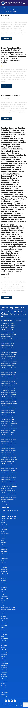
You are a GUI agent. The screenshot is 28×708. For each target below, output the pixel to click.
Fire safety (4, 504)
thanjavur (4, 580)
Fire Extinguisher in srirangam (8, 412)
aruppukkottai (5, 527)
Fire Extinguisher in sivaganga (9, 350)
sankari (4, 640)
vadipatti (4, 542)
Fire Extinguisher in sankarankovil (9, 472)
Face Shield (4, 696)
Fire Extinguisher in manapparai (9, 376)
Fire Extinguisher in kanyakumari (9, 497)
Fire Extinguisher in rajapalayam (9, 468)
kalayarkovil (4, 549)
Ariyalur (3, 605)
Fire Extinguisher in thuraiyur (8, 434)
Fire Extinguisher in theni (7, 336)
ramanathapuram (6, 553)
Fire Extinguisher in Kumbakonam (9, 423)
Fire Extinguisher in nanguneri (8, 490)
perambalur (4, 602)
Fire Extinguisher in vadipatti (8, 347)
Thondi (3, 560)
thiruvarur (4, 585)
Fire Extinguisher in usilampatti (9, 334)
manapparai (4, 571)
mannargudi (4, 582)
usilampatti (4, 529)
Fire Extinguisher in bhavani (8, 448)
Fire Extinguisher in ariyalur (8, 432)
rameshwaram (5, 556)
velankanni (4, 587)
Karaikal (4, 591)
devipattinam (5, 558)
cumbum (4, 535)
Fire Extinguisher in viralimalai (9, 381)
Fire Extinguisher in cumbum (8, 341)
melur (3, 522)
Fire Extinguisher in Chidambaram (9, 401)
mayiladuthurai (5, 594)
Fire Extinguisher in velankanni (9, 392)
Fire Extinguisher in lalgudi (8, 417)
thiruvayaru (4, 616)
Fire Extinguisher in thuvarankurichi (10, 379)
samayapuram (5, 623)
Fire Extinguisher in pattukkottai (9, 394)
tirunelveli (4, 674)
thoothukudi (4, 676)
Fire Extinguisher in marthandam (9, 495)
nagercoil (4, 687)
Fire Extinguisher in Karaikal (8, 396)
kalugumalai (4, 669)
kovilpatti (4, 658)
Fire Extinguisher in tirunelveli (8, 479)
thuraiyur (4, 629)
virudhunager (5, 652)
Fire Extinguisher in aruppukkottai (9, 459)
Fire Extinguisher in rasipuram (9, 439)
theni (3, 531)
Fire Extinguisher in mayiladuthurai (9, 399)
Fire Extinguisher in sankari (8, 446)
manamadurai (5, 547)
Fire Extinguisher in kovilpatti (8, 463)
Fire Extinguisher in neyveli (8, 405)
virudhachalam (5, 598)
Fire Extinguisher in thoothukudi (9, 481)
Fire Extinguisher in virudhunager (9, 457)
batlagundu (4, 524)
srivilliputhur (4, 665)
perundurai (4, 645)
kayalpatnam (5, 678)
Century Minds (19, 705)
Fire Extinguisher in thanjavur (8, 385)
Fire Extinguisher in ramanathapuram (10, 358)
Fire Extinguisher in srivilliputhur (9, 470)
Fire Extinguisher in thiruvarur (8, 390)
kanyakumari (5, 692)
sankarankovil (5, 667)
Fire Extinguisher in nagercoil (8, 492)
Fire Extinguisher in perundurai (9, 450)
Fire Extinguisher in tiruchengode (9, 443)
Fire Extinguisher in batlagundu (9, 332)
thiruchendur (5, 681)
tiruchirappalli (5, 578)
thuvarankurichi (5, 573)
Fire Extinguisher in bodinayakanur (9, 338)
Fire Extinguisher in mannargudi (9, 388)
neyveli (3, 600)
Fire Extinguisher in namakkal (8, 437)
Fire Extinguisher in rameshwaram (9, 361)
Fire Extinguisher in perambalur (9, 408)
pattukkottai (4, 589)
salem (3, 636)
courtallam (4, 672)
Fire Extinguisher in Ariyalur (8, 410)
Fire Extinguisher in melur (7, 329)
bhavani (4, 643)
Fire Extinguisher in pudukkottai (9, 374)
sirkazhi (4, 620)
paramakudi (4, 551)
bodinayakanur (5, 533)
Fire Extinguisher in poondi (8, 419)
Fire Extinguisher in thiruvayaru (9, 421)
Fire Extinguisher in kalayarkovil (9, 354)
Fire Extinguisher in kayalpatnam (9, 484)
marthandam (4, 690)
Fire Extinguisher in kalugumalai (9, 475)
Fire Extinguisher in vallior (7, 488)
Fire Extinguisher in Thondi (8, 365)
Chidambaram (5, 596)
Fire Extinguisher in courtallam (9, 477)
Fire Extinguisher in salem (8, 441)
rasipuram (4, 634)
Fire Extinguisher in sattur (8, 461)
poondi (3, 614)
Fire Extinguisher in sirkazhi (8, 425)
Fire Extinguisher (5, 501)
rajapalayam (5, 663)
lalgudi (3, 611)
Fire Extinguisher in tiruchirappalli (9, 383)
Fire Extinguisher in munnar (8, 345)
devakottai (4, 562)
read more (6, 38)
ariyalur (3, 627)
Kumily (3, 538)
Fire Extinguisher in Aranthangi (9, 372)
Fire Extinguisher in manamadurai (9, 352)
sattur (3, 656)
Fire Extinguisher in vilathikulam (9, 499)
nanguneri (4, 685)
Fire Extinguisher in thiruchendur (9, 486)
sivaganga (4, 544)
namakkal (4, 632)
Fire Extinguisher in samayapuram (9, 414)
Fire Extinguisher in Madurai (8, 323)
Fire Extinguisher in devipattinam (9, 363)
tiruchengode (5, 638)
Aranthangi (4, 567)
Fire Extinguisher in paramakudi (9, 356)
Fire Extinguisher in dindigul (8, 327)
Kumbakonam (5, 618)
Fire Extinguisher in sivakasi (8, 466)
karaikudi (4, 565)
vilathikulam (4, 694)
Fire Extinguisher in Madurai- (8, 325)
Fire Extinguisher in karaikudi (8, 370)
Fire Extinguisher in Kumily (8, 343)
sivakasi (4, 661)
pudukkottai (4, 569)
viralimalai (4, 576)
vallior (3, 683)
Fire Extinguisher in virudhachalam (9, 403)
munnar (4, 540)
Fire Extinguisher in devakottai (9, 367)
